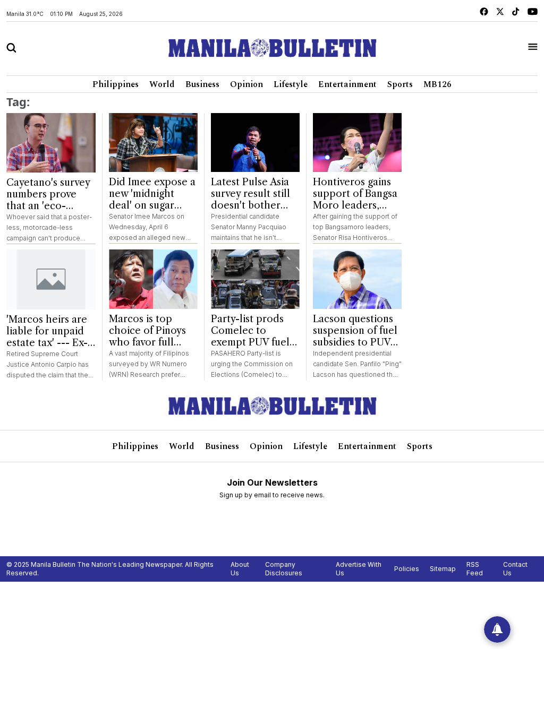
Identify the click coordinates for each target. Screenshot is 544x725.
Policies (406, 569)
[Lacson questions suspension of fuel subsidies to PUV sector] (357, 279)
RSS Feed (474, 568)
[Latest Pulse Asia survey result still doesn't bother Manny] (255, 142)
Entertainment (347, 84)
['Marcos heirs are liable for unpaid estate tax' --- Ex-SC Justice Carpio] (51, 279)
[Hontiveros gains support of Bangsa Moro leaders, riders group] (357, 142)
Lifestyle (291, 84)
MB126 (437, 84)
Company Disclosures (283, 568)
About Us (240, 568)
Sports (400, 84)
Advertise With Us (358, 568)
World (162, 84)
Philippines (115, 84)
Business (202, 84)
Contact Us (515, 568)
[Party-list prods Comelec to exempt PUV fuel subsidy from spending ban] (255, 279)
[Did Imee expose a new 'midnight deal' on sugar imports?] (153, 142)
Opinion (246, 84)
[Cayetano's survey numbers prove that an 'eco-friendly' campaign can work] (51, 143)
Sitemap (443, 569)
